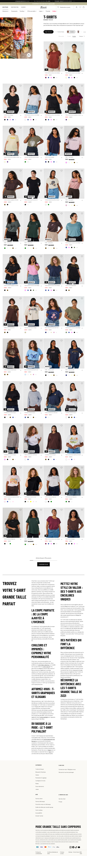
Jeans (37, 789)
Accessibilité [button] (39, 813)
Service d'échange (40, 801)
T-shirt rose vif (46, 666)
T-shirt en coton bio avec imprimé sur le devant (73, 454)
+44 (77, 162)
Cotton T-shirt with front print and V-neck (51, 327)
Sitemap (70, 852)
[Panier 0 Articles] (83, 7)
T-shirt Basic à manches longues (70, 412)
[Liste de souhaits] (61, 43)
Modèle (74, 36)
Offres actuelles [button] (31, 11)
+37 (56, 77)
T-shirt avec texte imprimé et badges (30, 327)
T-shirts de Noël (43, 717)
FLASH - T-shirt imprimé (69, 157)
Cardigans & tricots (40, 780)
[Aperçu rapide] (62, 73)
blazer (49, 750)
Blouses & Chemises (41, 772)
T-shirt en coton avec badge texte (50, 496)
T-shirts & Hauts (40, 769)
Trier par (81, 36)
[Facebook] (73, 847)
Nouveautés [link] (14, 11)
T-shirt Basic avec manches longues (10, 412)
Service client (39, 798)
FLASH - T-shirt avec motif (49, 369)
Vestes (37, 775)
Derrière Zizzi (62, 799)
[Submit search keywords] (58, 7)
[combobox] (65, 7)
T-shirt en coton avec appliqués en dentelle (11, 199)
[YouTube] (79, 847)
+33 (36, 501)
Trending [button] (22, 11)
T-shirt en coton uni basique (49, 157)
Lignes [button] (40, 11)
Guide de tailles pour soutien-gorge (44, 807)
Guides (23, 7)
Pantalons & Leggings (41, 777)
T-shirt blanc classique (43, 665)
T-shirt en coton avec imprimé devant (10, 369)
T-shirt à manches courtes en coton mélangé (52, 72)
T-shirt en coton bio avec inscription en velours (11, 157)
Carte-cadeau (39, 810)
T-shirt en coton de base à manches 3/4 (31, 199)
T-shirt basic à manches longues (29, 412)
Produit (69, 36)
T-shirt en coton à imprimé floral (70, 285)
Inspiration (14, 7)
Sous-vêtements (40, 786)
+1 (15, 417)
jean (50, 751)
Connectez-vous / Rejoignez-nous (67, 769)
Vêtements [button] (5, 11)
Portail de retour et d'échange (43, 804)
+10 (15, 119)
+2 (56, 332)
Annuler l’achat (39, 816)
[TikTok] (76, 847)
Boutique (5, 7)
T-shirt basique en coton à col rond (30, 496)
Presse (60, 801)
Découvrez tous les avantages (66, 772)
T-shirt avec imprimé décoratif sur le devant (31, 157)
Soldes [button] (54, 11)
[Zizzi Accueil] (43, 7)
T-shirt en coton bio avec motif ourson (51, 412)
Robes (37, 783)
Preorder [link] (48, 11)
